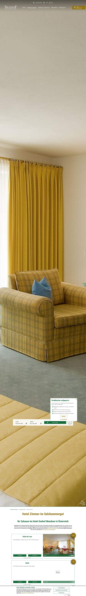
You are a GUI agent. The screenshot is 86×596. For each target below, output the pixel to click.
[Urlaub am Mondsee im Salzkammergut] (59, 545)
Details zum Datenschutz (28, 593)
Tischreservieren (79, 7)
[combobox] (21, 423)
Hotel (23, 7)
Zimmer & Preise (31, 7)
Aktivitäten (54, 7)
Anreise (17, 421)
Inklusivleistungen (52, 528)
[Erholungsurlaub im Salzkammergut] (59, 571)
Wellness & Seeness (43, 7)
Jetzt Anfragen (55, 422)
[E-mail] (44, 2)
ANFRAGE (64, 416)
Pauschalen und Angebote (48, 529)
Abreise (31, 421)
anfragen (20, 555)
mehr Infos (34, 555)
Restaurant (62, 7)
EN (47, 2)
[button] (84, 253)
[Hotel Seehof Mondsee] (11, 7)
